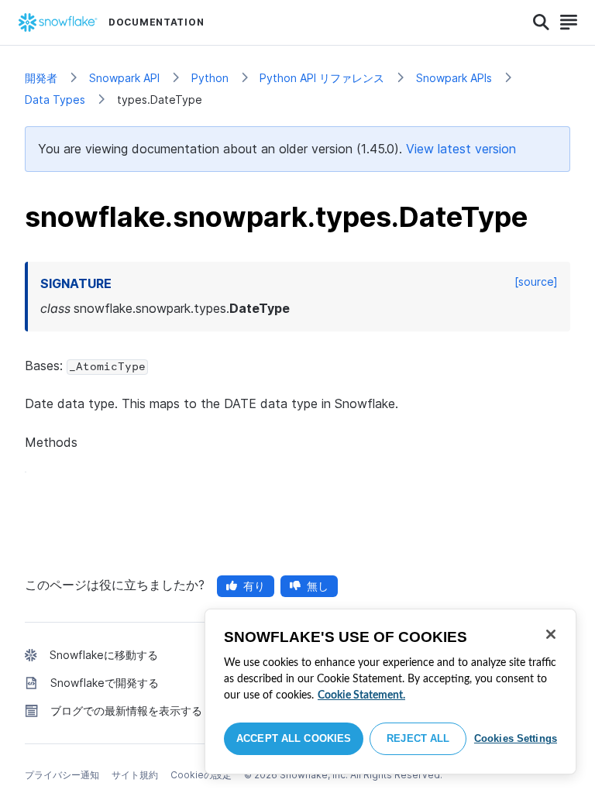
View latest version (461, 148)
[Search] (541, 22)
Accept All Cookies (293, 738)
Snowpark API (124, 77)
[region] (390, 691)
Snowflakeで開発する (104, 682)
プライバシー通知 (62, 775)
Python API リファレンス (322, 77)
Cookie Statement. (361, 695)
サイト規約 (135, 775)
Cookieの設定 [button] (201, 775)
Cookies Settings (515, 738)
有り (254, 585)
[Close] (551, 634)
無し (317, 585)
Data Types (55, 99)
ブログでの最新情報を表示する (126, 710)
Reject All (418, 738)
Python (210, 77)
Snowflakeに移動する (104, 654)
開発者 (41, 77)
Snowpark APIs (454, 77)
